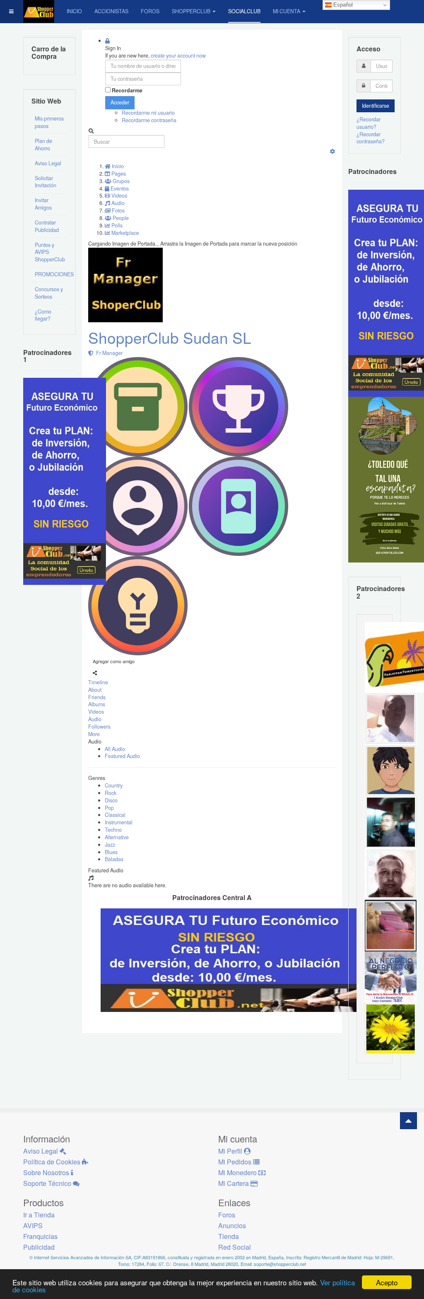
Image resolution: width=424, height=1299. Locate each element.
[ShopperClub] (38, 11)
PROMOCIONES (51, 274)
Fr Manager (108, 353)
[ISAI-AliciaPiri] (391, 925)
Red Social (234, 1247)
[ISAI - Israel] (391, 769)
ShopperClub (191, 11)
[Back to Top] (408, 1120)
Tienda (228, 1236)
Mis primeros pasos (49, 122)
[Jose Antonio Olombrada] (64, 480)
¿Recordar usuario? (369, 123)
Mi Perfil (231, 1151)
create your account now (178, 55)
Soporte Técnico (48, 1183)
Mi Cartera (234, 1183)
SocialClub (244, 11)
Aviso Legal (48, 163)
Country (114, 785)
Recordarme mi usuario (148, 112)
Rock (110, 793)
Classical (115, 815)
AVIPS (33, 1225)
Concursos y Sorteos (49, 292)
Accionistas (111, 11)
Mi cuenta (286, 11)
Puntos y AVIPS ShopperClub (50, 252)
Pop (109, 807)
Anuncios (232, 1225)
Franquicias (40, 1236)
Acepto (387, 1282)
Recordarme (127, 90)
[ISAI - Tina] (391, 1028)
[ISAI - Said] (391, 873)
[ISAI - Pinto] (391, 718)
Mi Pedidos (235, 1161)
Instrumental (118, 822)
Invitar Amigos (43, 203)
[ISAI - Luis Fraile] (391, 976)
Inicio (74, 11)
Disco (111, 800)
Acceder (120, 102)
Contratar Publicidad (47, 226)
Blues (111, 852)
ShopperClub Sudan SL (169, 337)
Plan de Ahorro (43, 144)
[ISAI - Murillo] (391, 821)
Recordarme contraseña (149, 120)
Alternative (117, 837)
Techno (113, 829)
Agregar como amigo (114, 661)
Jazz (110, 844)
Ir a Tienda (39, 1214)
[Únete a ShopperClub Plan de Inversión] (235, 959)
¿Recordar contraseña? (371, 137)
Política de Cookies (52, 1161)
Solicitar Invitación (45, 181)
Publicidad (39, 1247)
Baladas (114, 859)
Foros (150, 11)
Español (342, 5)
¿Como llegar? (43, 315)
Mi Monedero (238, 1172)
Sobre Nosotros (47, 1172)
